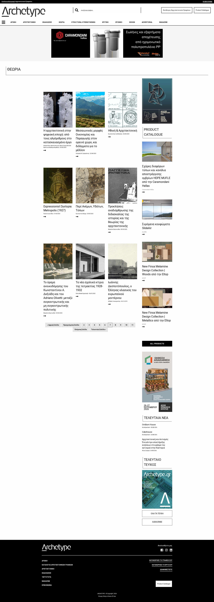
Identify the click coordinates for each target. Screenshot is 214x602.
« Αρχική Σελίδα (53, 325)
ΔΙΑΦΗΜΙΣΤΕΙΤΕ (166, 569)
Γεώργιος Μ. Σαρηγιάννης (82, 153)
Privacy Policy (102, 596)
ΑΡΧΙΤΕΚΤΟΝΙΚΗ (29, 22)
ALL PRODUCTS (157, 344)
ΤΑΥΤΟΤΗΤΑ (46, 577)
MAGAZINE (163, 22)
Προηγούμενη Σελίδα (71, 325)
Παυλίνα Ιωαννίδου (48, 213)
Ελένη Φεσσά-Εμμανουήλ (82, 293)
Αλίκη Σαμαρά (146, 450)
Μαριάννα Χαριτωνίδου (114, 229)
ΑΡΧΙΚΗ (13, 22)
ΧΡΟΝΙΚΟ (118, 22)
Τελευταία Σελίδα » (98, 329)
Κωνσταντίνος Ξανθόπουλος (115, 134)
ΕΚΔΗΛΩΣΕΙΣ (47, 22)
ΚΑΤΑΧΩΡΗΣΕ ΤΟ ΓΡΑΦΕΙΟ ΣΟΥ (160, 560)
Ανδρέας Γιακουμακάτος (114, 301)
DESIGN (132, 22)
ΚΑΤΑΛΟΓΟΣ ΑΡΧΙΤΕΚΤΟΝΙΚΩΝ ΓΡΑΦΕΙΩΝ (57, 565)
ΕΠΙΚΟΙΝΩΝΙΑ (47, 585)
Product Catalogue (202, 10)
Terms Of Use (112, 596)
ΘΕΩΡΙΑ (61, 22)
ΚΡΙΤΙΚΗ (105, 22)
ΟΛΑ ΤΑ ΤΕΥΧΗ (157, 513)
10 (126, 325)
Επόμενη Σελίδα (81, 329)
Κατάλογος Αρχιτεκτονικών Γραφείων (176, 10)
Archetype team (146, 427)
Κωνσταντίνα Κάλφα (81, 213)
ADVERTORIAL (147, 22)
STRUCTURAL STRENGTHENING (83, 22)
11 (132, 325)
